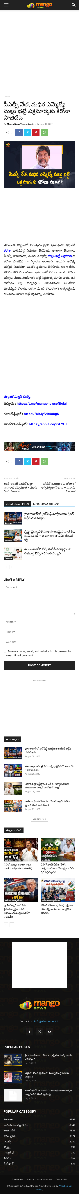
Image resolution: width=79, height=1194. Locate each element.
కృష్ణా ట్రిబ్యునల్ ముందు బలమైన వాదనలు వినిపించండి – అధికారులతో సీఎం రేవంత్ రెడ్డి (49, 536)
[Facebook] (19, 132)
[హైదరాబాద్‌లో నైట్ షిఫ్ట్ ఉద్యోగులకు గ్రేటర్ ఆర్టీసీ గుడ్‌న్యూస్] (13, 518)
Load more (38, 818)
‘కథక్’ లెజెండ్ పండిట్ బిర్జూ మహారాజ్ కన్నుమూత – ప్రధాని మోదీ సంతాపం (20, 487)
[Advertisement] (39, 51)
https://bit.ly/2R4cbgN (41, 414)
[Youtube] (49, 1031)
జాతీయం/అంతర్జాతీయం (13, 900)
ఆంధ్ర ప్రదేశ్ (9, 860)
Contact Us (61, 1179)
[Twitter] (27, 132)
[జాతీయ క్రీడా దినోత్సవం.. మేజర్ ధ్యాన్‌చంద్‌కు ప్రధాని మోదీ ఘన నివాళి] (13, 806)
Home (7, 96)
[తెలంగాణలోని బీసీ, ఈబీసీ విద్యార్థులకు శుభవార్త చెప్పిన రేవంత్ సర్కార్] (13, 553)
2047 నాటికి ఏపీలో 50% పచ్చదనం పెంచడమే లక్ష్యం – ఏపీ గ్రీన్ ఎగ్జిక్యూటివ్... (57, 868)
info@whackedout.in (46, 1021)
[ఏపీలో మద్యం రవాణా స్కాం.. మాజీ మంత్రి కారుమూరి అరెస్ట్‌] (21, 849)
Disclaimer (17, 1179)
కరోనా (7, 250)
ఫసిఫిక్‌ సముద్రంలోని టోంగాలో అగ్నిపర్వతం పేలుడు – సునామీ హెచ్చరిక (58, 487)
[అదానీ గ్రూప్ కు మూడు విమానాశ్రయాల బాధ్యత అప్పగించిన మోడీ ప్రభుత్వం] (13, 1095)
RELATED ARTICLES (17, 504)
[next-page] (12, 567)
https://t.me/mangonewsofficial (42, 403)
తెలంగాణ (8, 523)
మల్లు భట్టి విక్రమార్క (60, 256)
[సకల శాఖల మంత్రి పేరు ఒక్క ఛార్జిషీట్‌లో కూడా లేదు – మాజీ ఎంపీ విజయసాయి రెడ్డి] (13, 770)
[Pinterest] (36, 132)
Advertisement (44, 1179)
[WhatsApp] (44, 132)
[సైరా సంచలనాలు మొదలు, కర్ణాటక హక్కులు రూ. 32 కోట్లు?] (13, 1059)
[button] (6, 5)
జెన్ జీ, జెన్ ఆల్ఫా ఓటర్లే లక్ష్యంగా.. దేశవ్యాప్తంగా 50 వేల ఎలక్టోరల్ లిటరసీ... (57, 909)
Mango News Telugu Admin (20, 124)
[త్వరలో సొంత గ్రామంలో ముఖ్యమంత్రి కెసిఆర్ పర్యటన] (13, 1077)
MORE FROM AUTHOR (46, 504)
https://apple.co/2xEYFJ (48, 424)
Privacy (30, 1179)
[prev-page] (6, 567)
